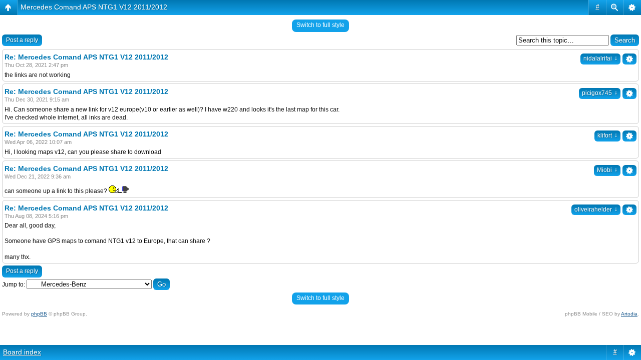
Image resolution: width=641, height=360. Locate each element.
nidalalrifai (600, 58)
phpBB (39, 313)
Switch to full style (320, 25)
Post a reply (22, 40)
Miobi (607, 170)
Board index (22, 352)
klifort (607, 135)
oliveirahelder (595, 209)
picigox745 (599, 93)
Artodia (629, 313)
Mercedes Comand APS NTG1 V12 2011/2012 (94, 7)
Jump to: (13, 284)
